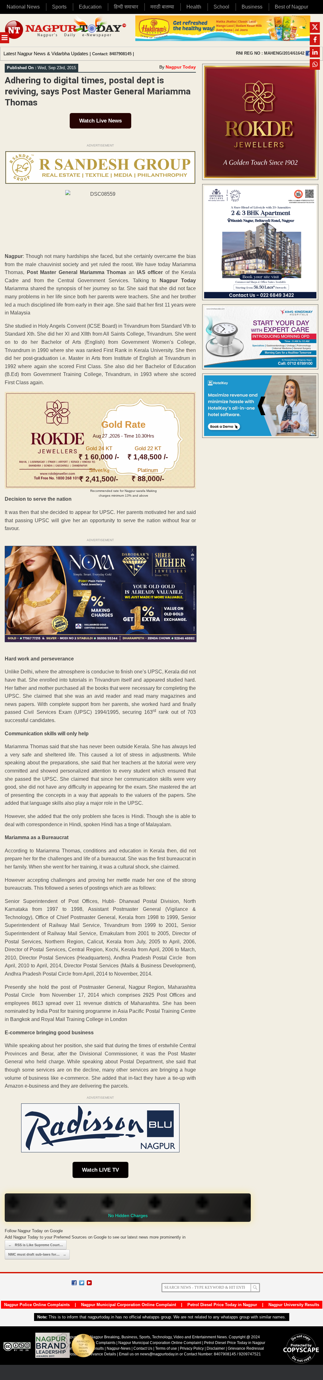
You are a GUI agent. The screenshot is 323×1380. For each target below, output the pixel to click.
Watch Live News (100, 121)
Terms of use (166, 1348)
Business (252, 6)
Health (193, 6)
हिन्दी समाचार (126, 6)
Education (90, 6)
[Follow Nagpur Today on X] (81, 1282)
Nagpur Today (181, 66)
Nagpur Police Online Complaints (37, 1304)
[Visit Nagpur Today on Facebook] (308, 53)
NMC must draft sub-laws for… (37, 1254)
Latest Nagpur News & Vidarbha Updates (45, 53)
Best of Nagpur (291, 6)
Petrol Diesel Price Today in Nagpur (222, 1304)
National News (23, 6)
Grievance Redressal (246, 1348)
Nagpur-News (119, 1348)
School (221, 6)
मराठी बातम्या (162, 6)
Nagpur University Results (293, 1304)
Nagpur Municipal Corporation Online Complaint (128, 1304)
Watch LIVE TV (100, 1170)
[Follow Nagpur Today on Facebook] (74, 1282)
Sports (59, 6)
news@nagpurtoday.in (159, 1354)
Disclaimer (216, 1348)
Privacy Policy (192, 1348)
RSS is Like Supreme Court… (35, 1245)
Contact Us (142, 1348)
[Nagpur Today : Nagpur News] (66, 30)
